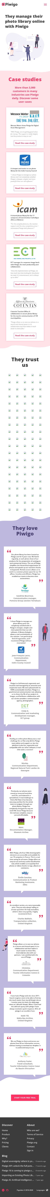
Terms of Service (35, 1134)
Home (5, 1130)
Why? (4, 1138)
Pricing (5, 1142)
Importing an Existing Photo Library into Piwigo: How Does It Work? (18, 1175)
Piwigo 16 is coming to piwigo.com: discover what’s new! (18, 1170)
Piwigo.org (32, 1142)
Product (6, 1134)
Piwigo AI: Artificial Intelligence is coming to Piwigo (18, 1180)
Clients (5, 1146)
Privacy (30, 1138)
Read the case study (25, 143)
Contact (30, 1146)
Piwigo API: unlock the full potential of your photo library (18, 1166)
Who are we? (33, 1130)
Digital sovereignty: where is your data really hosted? (18, 1161)
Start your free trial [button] (25, 1097)
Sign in (30, 1150)
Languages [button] (41, 1190)
